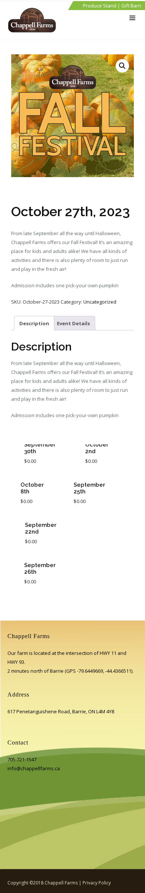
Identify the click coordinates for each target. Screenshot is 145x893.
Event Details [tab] (73, 323)
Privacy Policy (97, 883)
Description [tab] (34, 323)
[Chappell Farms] (33, 20)
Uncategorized (99, 301)
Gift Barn (131, 5)
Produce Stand (99, 5)
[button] (122, 66)
